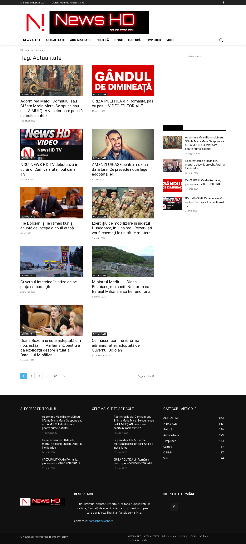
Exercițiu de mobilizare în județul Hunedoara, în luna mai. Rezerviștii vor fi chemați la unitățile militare (122, 228)
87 (55, 376)
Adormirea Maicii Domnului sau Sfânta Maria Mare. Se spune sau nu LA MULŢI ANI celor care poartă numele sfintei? (51, 108)
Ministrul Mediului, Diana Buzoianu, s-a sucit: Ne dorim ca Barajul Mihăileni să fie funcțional (121, 287)
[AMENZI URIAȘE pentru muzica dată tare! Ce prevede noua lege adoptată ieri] (123, 144)
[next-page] (64, 376)
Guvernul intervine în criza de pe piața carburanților (48, 284)
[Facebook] (223, 3)
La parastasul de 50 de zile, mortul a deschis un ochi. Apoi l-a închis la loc (205, 164)
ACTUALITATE (28, 94)
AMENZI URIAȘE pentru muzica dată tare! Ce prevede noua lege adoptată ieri (120, 169)
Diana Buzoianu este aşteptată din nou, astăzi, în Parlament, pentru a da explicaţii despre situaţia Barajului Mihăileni (50, 347)
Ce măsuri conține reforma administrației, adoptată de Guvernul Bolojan (116, 345)
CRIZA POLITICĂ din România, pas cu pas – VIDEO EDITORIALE (122, 103)
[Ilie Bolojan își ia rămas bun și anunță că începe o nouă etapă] (51, 202)
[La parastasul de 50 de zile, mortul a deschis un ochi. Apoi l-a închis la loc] (172, 165)
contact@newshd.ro (101, 521)
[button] (221, 40)
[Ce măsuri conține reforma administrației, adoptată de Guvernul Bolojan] (123, 320)
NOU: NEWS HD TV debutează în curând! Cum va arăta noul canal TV (49, 169)
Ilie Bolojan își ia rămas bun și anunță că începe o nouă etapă (47, 225)
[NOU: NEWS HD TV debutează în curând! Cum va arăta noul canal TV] (51, 144)
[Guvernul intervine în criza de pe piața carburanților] (51, 261)
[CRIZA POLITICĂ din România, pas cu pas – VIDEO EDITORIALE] (123, 80)
